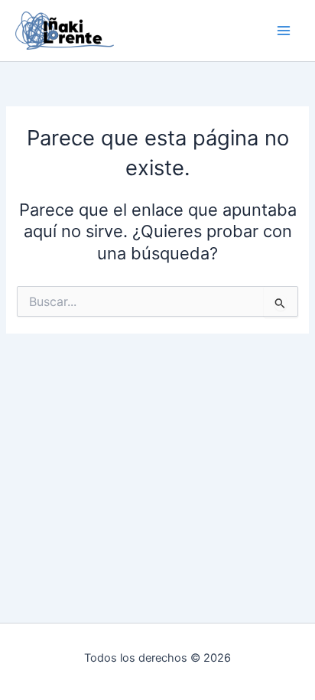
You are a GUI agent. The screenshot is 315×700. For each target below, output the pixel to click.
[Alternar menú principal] (284, 31)
